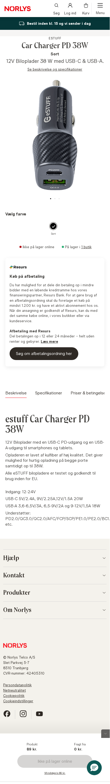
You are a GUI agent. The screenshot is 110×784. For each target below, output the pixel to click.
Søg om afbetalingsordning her (44, 353)
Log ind (70, 12)
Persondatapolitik (17, 685)
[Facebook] (7, 715)
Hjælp (11, 558)
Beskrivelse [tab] (16, 392)
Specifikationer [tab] (48, 392)
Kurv (85, 12)
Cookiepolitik (14, 695)
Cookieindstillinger (18, 701)
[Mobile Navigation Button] (100, 8)
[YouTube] (39, 715)
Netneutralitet (14, 690)
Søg (56, 12)
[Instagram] (23, 715)
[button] (94, 767)
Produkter (16, 593)
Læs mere (49, 341)
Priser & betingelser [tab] (89, 392)
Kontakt (14, 575)
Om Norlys (17, 610)
